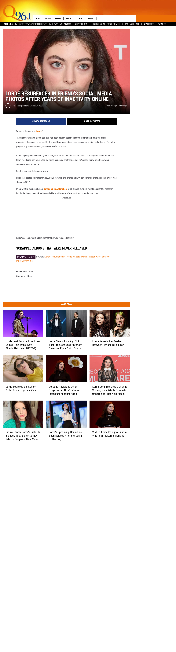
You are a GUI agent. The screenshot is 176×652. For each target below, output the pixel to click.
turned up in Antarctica (55, 189)
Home (38, 18)
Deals (68, 18)
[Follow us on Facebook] (118, 18)
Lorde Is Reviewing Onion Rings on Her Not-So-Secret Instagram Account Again (64, 390)
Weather (162, 24)
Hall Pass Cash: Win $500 (60, 24)
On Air (48, 18)
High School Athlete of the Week (106, 24)
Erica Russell (16, 106)
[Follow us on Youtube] (132, 18)
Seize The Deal (81, 24)
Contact (90, 18)
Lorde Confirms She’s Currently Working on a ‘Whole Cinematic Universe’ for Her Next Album (109, 390)
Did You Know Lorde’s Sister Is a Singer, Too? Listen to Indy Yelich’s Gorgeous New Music (23, 435)
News (30, 276)
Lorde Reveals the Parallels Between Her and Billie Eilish (108, 343)
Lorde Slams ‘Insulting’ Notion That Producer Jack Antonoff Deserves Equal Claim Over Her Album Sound (66, 345)
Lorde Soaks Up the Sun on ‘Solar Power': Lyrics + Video (21, 388)
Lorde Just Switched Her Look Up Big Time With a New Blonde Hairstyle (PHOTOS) (23, 345)
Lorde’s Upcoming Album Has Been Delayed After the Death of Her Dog (65, 435)
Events (78, 18)
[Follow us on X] (125, 18)
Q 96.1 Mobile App (132, 24)
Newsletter (149, 24)
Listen (58, 18)
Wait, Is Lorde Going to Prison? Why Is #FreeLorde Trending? (109, 433)
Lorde (39, 131)
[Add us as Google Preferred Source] (111, 18)
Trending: (8, 24)
